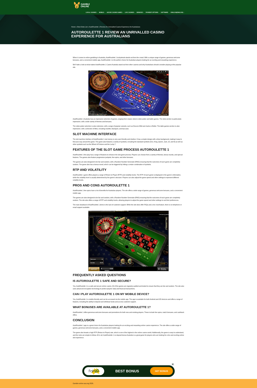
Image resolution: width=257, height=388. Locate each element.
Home (73, 27)
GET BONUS (161, 371)
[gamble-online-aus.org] (82, 5)
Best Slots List (82, 27)
